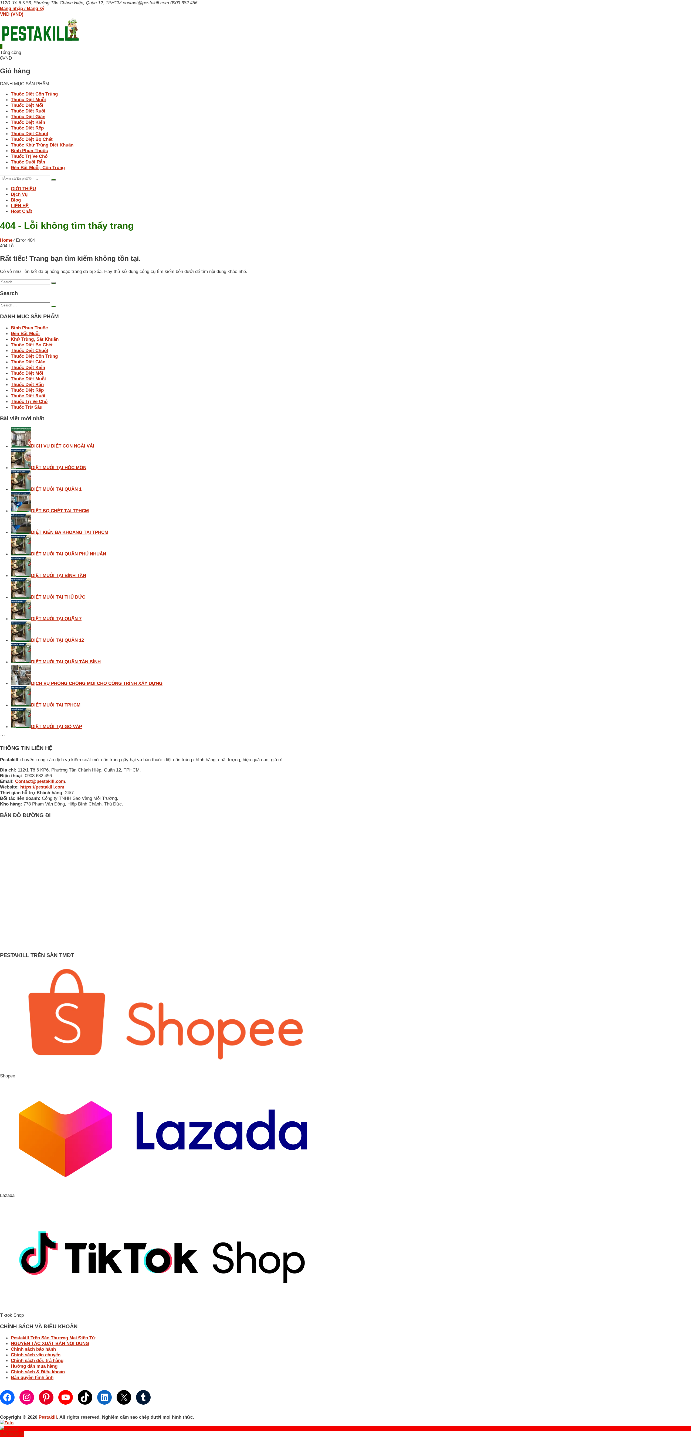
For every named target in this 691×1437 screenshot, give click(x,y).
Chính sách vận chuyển (35, 1354)
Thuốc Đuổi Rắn (28, 162)
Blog (16, 200)
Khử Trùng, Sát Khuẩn (35, 339)
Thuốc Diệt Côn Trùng (34, 94)
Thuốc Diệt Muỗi (28, 99)
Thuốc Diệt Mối (27, 105)
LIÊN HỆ (20, 205)
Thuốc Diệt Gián (28, 116)
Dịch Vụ (19, 194)
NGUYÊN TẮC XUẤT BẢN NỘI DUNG (50, 1343)
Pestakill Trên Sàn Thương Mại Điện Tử (53, 1337)
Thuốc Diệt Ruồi (28, 111)
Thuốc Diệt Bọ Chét (32, 139)
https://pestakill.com (42, 787)
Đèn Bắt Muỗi (25, 333)
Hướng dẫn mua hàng (34, 1366)
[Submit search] (53, 283)
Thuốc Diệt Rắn (27, 384)
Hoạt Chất (21, 211)
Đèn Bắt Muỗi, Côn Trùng (38, 167)
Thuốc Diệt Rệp (27, 128)
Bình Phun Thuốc (29, 150)
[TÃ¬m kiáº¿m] (53, 179)
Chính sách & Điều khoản (38, 1371)
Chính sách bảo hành (33, 1349)
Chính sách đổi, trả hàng (37, 1360)
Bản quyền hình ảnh (32, 1377)
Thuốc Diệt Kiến (28, 122)
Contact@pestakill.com (40, 781)
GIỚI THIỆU (23, 188)
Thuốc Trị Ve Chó (29, 156)
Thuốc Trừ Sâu (26, 407)
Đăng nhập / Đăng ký (22, 8)
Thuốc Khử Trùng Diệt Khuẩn (42, 145)
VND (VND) (11, 14)
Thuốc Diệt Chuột (29, 133)
